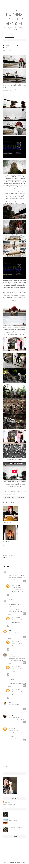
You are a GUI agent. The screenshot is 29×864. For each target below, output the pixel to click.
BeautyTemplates (21, 862)
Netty (11, 571)
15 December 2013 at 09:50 (17, 619)
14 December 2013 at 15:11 (14, 602)
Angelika (12, 728)
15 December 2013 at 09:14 (14, 681)
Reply (24, 581)
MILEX (10, 630)
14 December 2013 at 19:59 (14, 632)
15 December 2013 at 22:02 (14, 704)
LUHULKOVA (12, 654)
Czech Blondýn (14, 715)
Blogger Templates (7, 862)
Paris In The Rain (13, 813)
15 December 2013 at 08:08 (14, 656)
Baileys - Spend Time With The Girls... (10, 556)
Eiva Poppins (6, 50)
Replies (9, 582)
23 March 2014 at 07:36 (13, 730)
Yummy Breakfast (13, 820)
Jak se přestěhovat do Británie (15, 827)
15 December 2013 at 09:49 (17, 587)
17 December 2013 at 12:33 (14, 717)
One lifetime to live (15, 702)
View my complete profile (9, 804)
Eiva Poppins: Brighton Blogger (14, 17)
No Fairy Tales (7, 522)
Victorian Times (7, 542)
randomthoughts (11, 494)
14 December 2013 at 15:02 (14, 573)
